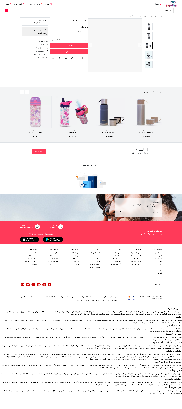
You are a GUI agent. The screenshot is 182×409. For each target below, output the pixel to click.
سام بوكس (36, 22)
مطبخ (145, 16)
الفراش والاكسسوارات (30, 261)
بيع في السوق (42, 33)
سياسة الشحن (25, 297)
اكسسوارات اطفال (135, 256)
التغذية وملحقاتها (136, 264)
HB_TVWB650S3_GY (109, 133)
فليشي (160, 267)
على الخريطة (158, 258)
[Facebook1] (49, 284)
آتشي (160, 264)
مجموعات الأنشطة (135, 258)
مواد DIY (76, 261)
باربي (160, 256)
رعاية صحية (33, 264)
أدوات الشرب (138, 16)
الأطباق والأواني (53, 258)
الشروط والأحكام (95, 300)
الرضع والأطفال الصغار (134, 253)
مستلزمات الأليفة (94, 267)
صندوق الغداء (54, 256)
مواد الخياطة (75, 253)
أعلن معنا (110, 297)
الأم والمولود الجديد (135, 261)
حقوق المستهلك (65, 297)
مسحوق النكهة (116, 258)
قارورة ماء (129, 16)
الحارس (160, 273)
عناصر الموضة (95, 253)
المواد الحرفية (75, 258)
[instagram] (44, 284)
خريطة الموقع (84, 300)
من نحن (117, 297)
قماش (77, 264)
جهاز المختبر (33, 253)
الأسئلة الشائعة (48, 297)
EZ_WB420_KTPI (72, 133)
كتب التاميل (96, 261)
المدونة (98, 297)
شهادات (76, 300)
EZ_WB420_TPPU (35, 133)
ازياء (98, 258)
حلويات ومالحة (116, 261)
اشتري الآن (69, 52)
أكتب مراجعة (38, 151)
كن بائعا (104, 297)
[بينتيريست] (33, 284)
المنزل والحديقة (154, 16)
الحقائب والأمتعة (95, 264)
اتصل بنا (56, 297)
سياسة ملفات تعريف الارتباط (110, 300)
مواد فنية (76, 256)
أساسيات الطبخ (116, 264)
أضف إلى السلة (69, 45)
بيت (161, 16)
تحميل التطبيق (76, 297)
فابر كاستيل (158, 253)
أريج (98, 256)
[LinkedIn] (39, 284)
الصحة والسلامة (32, 258)
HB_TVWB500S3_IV (146, 133)
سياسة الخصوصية (36, 297)
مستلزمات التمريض (31, 256)
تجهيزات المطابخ (53, 261)
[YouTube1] (22, 284)
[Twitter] (28, 284)
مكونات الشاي (116, 253)
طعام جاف (117, 256)
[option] (115, 45)
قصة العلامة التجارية (88, 297)
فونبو (160, 270)
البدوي (160, 261)
